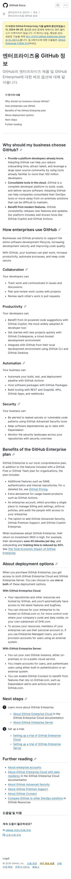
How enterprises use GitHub (30, 229)
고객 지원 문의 (13, 835)
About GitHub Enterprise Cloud (32, 713)
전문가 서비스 (22, 866)
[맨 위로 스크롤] (63, 871)
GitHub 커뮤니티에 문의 (18, 830)
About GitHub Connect (22, 793)
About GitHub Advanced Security (29, 784)
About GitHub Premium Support (28, 789)
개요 (35, 12)
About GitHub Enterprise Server (33, 722)
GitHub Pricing (38, 489)
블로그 (35, 866)
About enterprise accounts (24, 767)
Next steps (13, 698)
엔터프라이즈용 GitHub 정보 (22, 15)
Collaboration (13, 270)
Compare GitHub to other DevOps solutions (35, 798)
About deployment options (28, 563)
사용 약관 (32, 863)
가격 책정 (8, 866)
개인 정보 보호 (47, 863)
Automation (12, 363)
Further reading (18, 759)
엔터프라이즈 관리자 (18, 12)
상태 (59, 863)
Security (9, 404)
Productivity (12, 307)
